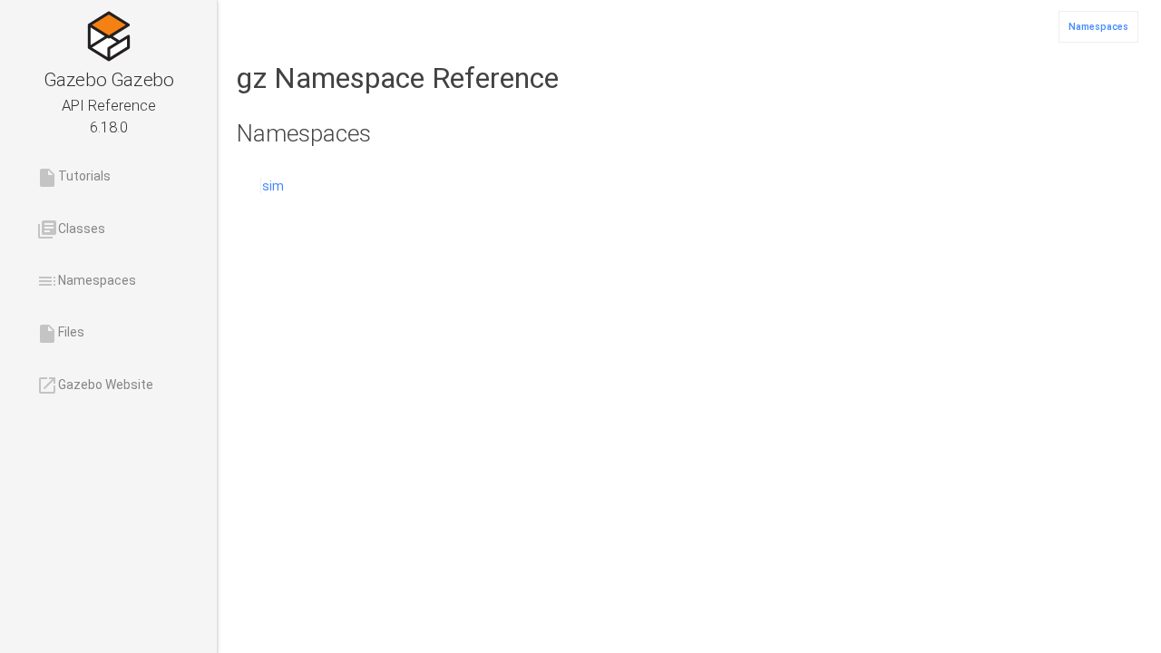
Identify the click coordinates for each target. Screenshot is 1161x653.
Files (60, 334)
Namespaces (86, 281)
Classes (70, 229)
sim (273, 186)
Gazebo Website (94, 385)
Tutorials (73, 178)
